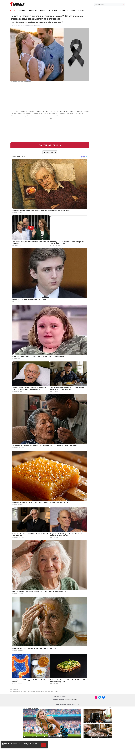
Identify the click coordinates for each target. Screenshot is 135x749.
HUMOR (73, 10)
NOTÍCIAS (13, 10)
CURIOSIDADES (64, 10)
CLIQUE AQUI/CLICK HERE (70, 699)
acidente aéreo (17, 691)
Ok (43, 745)
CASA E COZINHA (52, 10)
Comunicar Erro (48, 152)
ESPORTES (42, 10)
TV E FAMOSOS (22, 10)
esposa (47, 691)
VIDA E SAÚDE (33, 10)
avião (24, 691)
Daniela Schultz (32, 691)
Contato (23, 698)
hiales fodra (54, 691)
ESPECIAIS (81, 10)
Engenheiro (40, 691)
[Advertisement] (49, 98)
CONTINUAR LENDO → (50, 145)
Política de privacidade (30, 698)
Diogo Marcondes (35, 25)
